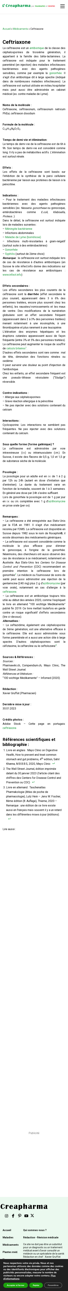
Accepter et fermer (15, 1285)
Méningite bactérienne (18, 228)
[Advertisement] (33, 976)
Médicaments (20, 28)
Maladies (8, 1237)
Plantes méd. (10, 1252)
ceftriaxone (9, 591)
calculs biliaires (15, 348)
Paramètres (53, 1285)
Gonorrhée (11, 249)
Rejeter (36, 1285)
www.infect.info (12, 274)
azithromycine (56, 501)
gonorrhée (55, 73)
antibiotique (37, 48)
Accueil (7, 28)
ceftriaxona (9, 728)
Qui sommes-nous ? (35, 1230)
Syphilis (10, 253)
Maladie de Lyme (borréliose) (23, 237)
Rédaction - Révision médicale (40, 1237)
